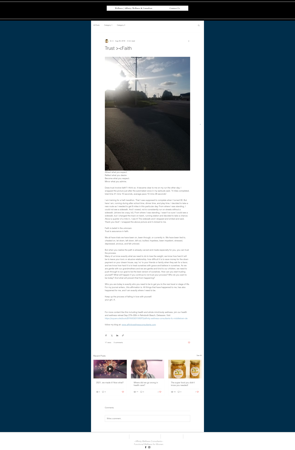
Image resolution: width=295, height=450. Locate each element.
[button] (200, 124)
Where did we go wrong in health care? (146, 384)
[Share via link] (123, 335)
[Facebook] (145, 447)
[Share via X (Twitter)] (112, 335)
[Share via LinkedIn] (117, 335)
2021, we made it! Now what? (110, 382)
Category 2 (121, 25)
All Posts (96, 25)
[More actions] (188, 41)
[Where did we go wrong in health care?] (147, 369)
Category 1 (108, 25)
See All (199, 355)
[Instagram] (149, 447)
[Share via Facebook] (106, 335)
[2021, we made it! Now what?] (110, 369)
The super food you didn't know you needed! (183, 384)
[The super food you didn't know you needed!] (185, 369)
